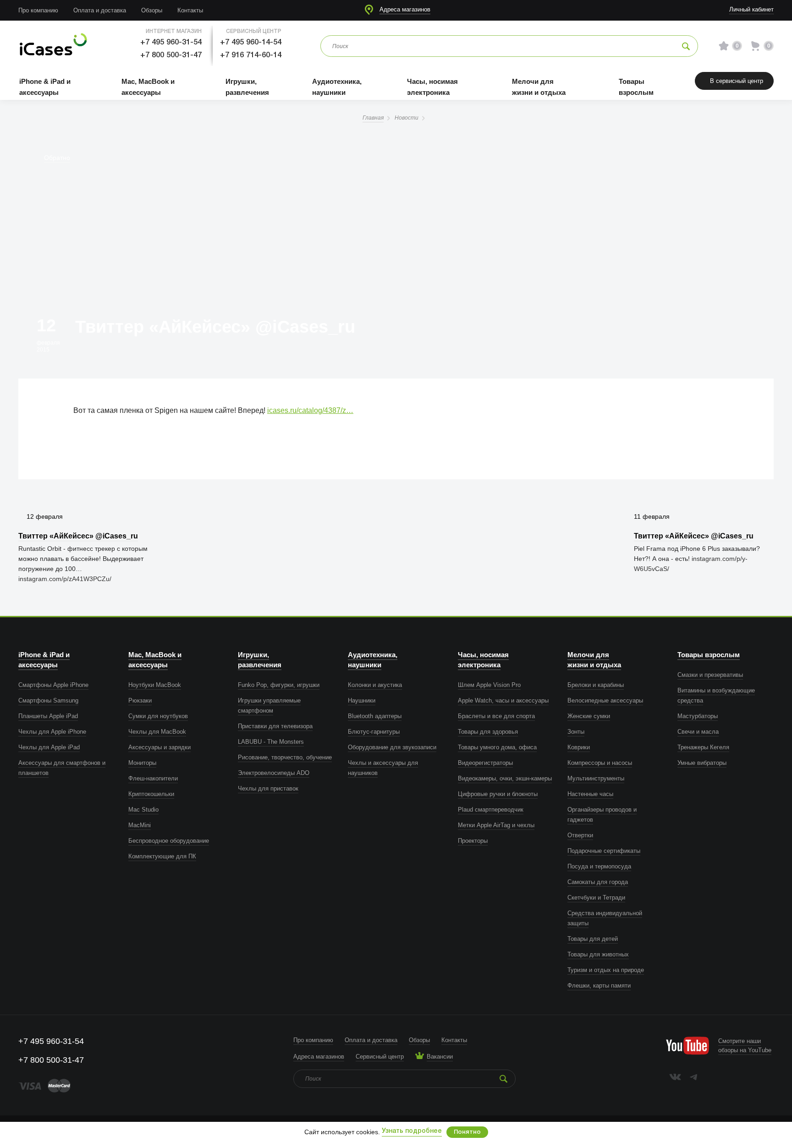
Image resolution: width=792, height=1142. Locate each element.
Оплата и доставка (99, 10)
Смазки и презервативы (710, 674)
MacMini (139, 825)
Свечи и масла (698, 731)
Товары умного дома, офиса (497, 747)
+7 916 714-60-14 (250, 55)
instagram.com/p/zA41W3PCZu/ (64, 578)
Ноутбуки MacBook (154, 684)
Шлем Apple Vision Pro (489, 684)
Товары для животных (598, 954)
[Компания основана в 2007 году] (52, 46)
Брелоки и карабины (595, 684)
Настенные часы (590, 794)
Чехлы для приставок (268, 788)
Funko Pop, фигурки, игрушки (278, 684)
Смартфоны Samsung (48, 700)
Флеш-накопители (153, 778)
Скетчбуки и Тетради (596, 897)
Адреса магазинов (405, 9)
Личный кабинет (751, 9)
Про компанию (38, 10)
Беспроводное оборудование (168, 840)
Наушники (361, 700)
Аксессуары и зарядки (159, 747)
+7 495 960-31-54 (171, 42)
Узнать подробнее (412, 1131)
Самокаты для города (597, 881)
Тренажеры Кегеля (703, 747)
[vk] (675, 1077)
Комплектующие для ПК (162, 856)
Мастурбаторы (697, 716)
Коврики (578, 747)
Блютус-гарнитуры (374, 731)
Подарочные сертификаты (603, 850)
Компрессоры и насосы (599, 762)
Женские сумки (588, 716)
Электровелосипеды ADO (273, 772)
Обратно (57, 157)
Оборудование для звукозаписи (392, 747)
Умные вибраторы (701, 762)
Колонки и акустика (375, 684)
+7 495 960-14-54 (250, 42)
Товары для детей (592, 938)
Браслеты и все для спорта (496, 716)
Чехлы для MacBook (157, 731)
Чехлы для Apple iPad (49, 747)
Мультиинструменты (595, 778)
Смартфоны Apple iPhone (53, 684)
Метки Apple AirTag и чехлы (496, 825)
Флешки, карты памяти (599, 985)
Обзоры (151, 10)
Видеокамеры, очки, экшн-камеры (505, 778)
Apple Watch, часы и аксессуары (503, 700)
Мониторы (142, 762)
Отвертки (580, 835)
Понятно (467, 1132)
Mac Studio (143, 809)
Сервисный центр (380, 1056)
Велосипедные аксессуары (605, 700)
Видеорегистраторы (485, 762)
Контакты (190, 10)
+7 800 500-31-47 (171, 55)
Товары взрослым (708, 655)
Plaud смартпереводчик (490, 809)
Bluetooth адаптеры (375, 716)
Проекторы (473, 840)
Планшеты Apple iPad (48, 716)
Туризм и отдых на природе (605, 969)
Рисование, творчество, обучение (285, 757)
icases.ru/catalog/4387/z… (310, 410)
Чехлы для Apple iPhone (52, 731)
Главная (373, 118)
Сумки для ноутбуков (158, 716)
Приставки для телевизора (275, 726)
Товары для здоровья (488, 731)
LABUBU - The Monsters (271, 741)
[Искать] (686, 46)
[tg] (693, 1077)
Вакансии (440, 1056)
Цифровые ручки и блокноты (498, 794)
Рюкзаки (140, 700)
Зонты (575, 731)
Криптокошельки (151, 794)
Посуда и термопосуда (599, 866)
